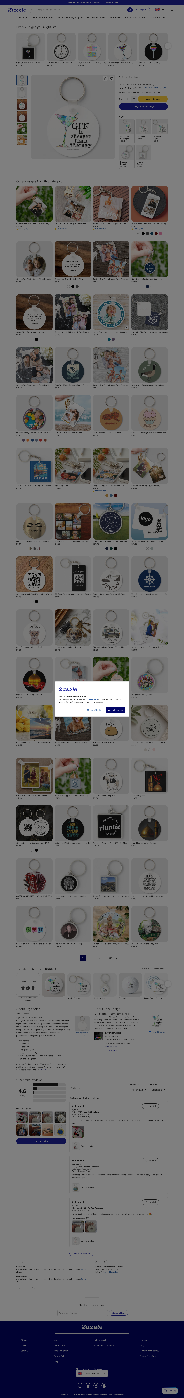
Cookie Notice (92, 699)
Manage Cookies (95, 710)
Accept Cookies (115, 710)
